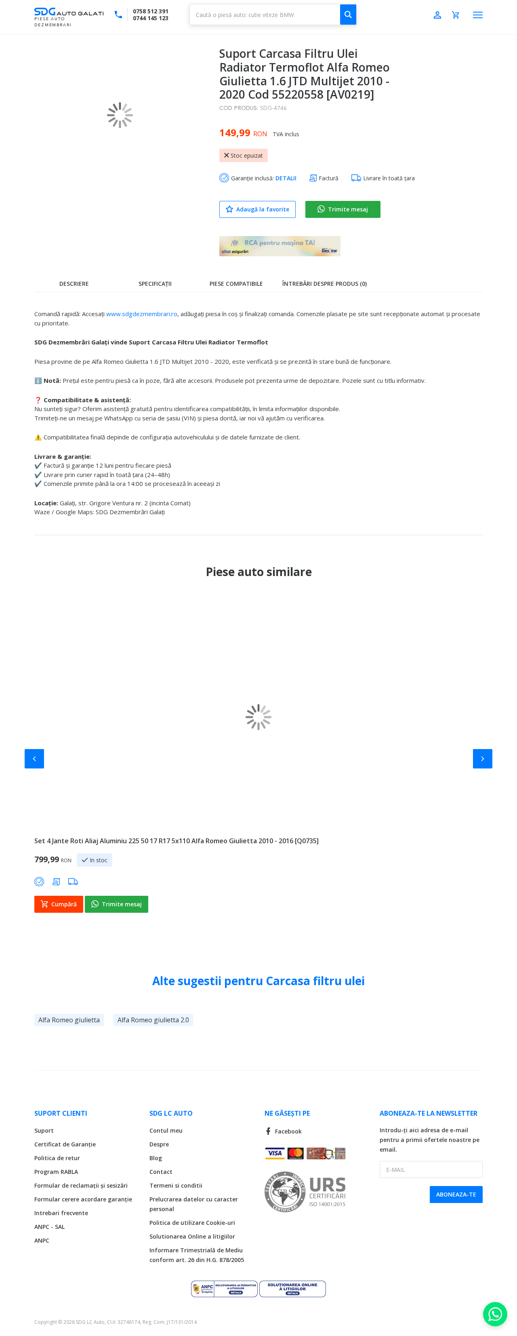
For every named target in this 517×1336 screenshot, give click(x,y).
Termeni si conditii (175, 1185)
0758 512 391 (150, 11)
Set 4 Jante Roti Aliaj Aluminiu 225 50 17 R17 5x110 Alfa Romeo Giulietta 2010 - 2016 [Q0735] (176, 840)
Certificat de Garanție (65, 1144)
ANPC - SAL (49, 1226)
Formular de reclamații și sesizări (81, 1185)
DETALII (285, 178)
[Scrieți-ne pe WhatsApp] (495, 1314)
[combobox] (273, 14)
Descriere (74, 283)
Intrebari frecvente (61, 1213)
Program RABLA (56, 1172)
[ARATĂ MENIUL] (478, 15)
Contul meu (166, 1130)
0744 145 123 (150, 18)
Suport (44, 1130)
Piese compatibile (236, 283)
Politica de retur (57, 1158)
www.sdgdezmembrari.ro (141, 314)
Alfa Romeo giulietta (69, 1019)
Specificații (155, 283)
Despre (159, 1144)
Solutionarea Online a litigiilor (192, 1236)
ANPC (41, 1240)
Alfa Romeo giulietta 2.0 (153, 1019)
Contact (160, 1172)
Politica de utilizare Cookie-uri (192, 1222)
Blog (155, 1158)
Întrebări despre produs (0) (324, 283)
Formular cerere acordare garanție (83, 1199)
